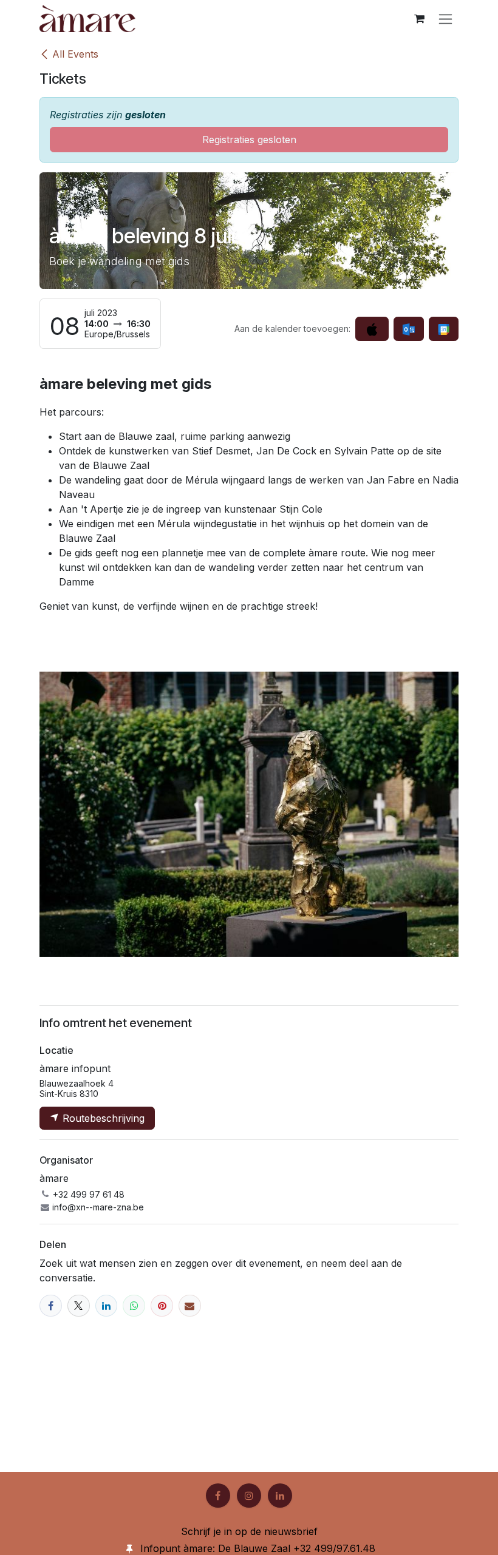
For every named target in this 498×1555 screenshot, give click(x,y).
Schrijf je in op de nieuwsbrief (249, 1531)
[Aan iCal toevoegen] (372, 329)
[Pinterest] (162, 1306)
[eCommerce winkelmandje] (419, 18)
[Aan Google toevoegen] (444, 329)
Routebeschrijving (102, 1118)
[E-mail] (190, 1306)
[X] (78, 1306)
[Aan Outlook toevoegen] (408, 329)
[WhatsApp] (134, 1306)
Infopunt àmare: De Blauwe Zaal (215, 1548)
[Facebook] (50, 1306)
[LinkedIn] (106, 1306)
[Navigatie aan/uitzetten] (445, 18)
